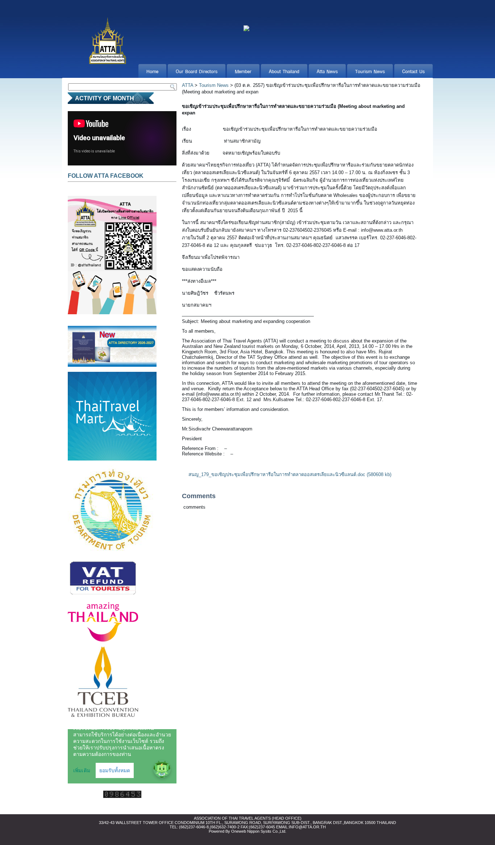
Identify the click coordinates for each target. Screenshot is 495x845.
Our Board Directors (196, 71)
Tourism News (370, 71)
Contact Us (413, 71)
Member (243, 71)
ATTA (187, 85)
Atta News (327, 71)
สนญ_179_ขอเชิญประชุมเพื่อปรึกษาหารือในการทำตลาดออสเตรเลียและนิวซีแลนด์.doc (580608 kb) (289, 474)
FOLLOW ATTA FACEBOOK (105, 176)
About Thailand (284, 71)
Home (152, 71)
